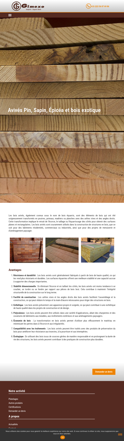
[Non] (120, 434)
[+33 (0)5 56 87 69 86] (88, 6)
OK (63, 437)
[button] (9, 15)
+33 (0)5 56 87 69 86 (100, 6)
